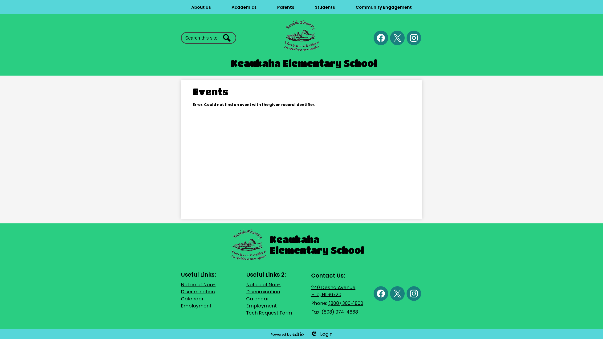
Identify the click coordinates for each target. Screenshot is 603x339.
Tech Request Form (269, 313)
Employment (196, 306)
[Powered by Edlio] (287, 334)
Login (322, 334)
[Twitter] (397, 38)
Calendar (192, 298)
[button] (201, 7)
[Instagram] (414, 38)
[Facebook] (381, 38)
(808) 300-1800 (345, 303)
